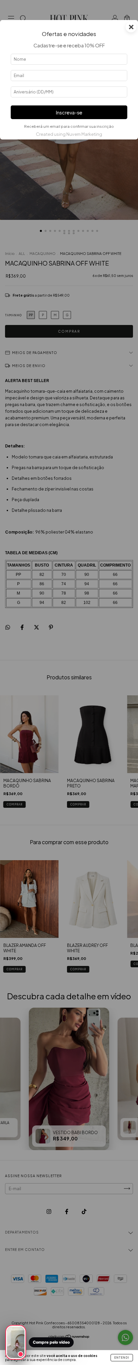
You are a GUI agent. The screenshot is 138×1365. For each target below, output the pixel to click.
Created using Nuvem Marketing (69, 134)
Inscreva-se (69, 112)
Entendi (121, 1357)
